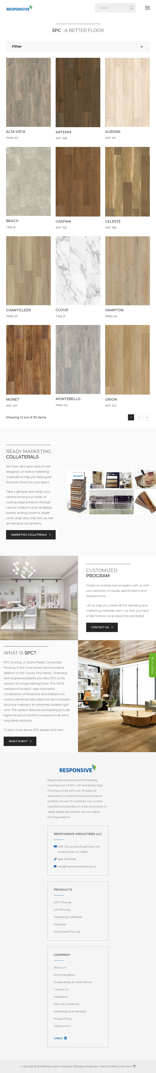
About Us (60, 967)
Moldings (60, 924)
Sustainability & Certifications (73, 982)
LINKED (59, 1038)
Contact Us (61, 989)
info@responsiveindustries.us (77, 866)
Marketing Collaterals (68, 917)
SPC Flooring (62, 902)
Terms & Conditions (66, 1004)
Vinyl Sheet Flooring (67, 931)
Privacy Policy (63, 1018)
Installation (61, 996)
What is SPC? (62, 1026)
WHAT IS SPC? (18, 741)
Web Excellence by (116, 1066)
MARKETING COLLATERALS (29, 534)
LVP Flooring (62, 909)
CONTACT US (100, 627)
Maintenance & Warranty (70, 1011)
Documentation (64, 974)
